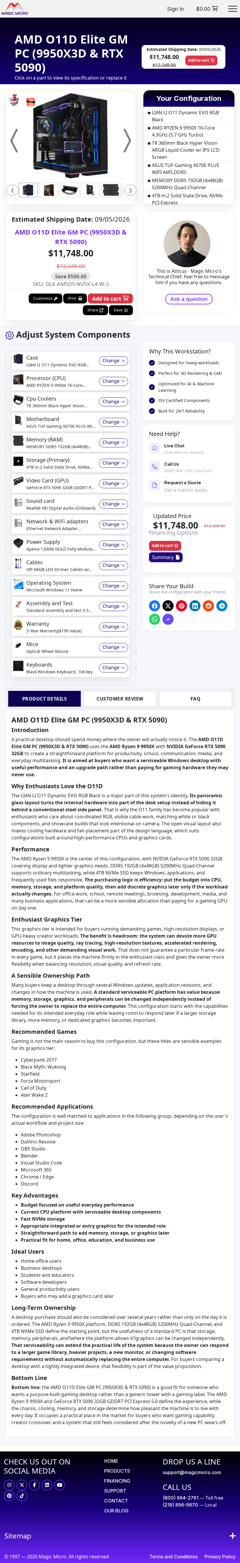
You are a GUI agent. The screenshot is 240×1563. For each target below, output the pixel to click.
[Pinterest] (9, 1495)
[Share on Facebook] (154, 606)
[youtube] (59, 1485)
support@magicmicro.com (192, 1472)
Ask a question (189, 299)
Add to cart (199, 60)
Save (119, 310)
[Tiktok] (21, 1495)
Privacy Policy (220, 1556)
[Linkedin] (47, 1485)
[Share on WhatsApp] (154, 619)
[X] (21, 1485)
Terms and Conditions (173, 1556)
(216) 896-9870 (180, 1505)
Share (94, 310)
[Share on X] (168, 606)
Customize (43, 298)
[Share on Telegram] (222, 606)
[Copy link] (168, 619)
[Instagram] (9, 1485)
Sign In (175, 9)
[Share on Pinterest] (181, 606)
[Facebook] (34, 1485)
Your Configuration (189, 98)
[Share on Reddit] (208, 605)
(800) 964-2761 (180, 1498)
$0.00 (204, 9)
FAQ (196, 699)
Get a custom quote (185, 490)
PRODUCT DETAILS (44, 699)
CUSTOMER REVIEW (120, 699)
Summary (164, 557)
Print (73, 298)
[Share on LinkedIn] (195, 606)
